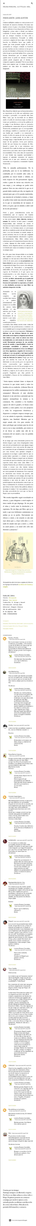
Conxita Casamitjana (15, 796)
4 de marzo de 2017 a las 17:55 (24, 840)
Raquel (10, 921)
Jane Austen (13, 600)
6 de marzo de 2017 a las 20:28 (23, 906)
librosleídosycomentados (16, 1109)
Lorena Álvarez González (22, 655)
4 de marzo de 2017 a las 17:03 (23, 823)
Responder (12, 667)
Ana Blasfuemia (13, 671)
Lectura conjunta (28, 623)
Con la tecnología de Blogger (19, 1220)
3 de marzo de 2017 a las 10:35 (17, 639)
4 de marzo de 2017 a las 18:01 (23, 857)
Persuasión (12, 598)
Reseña (11, 628)
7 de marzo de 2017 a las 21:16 (22, 1028)
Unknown (11, 1065)
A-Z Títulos (21, 7)
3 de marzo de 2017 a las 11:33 (17, 673)
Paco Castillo (12, 968)
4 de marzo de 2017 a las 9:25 (17, 798)
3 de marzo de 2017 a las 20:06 (23, 690)
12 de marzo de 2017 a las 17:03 (20, 1133)
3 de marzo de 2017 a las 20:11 (22, 773)
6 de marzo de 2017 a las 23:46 (17, 970)
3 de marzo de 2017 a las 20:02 (23, 656)
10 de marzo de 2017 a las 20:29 (17, 1111)
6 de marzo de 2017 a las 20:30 (23, 950)
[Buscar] (32, 3)
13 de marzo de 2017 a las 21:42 (23, 1148)
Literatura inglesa (7, 626)
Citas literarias (12, 623)
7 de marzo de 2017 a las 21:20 (23, 1084)
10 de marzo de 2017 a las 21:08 (23, 1119)
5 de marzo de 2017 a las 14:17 (17, 884)
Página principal (9, 7)
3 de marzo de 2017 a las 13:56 (21, 725)
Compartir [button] (6, 621)
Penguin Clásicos (23, 626)
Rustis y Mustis (13, 638)
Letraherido (12, 840)
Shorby (10, 725)
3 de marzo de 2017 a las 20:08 (23, 737)
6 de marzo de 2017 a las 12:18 (21, 921)
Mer (9, 1133)
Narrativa (15, 626)
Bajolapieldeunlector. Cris (16, 882)
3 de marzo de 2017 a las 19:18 (17, 756)
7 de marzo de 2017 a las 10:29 (23, 1065)
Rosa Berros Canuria (15, 754)
